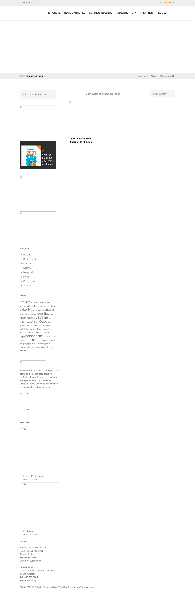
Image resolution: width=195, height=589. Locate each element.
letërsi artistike (39, 325)
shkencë (36, 343)
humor (30, 318)
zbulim (49, 347)
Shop (153, 76)
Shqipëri (27, 285)
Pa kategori (29, 281)
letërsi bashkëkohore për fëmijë (41, 329)
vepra (43, 347)
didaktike (34, 310)
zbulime (23, 351)
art (32, 303)
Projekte (122, 13)
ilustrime (41, 317)
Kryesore (54, 13)
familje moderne (30, 314)
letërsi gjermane (26, 333)
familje (22, 314)
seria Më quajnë (42, 340)
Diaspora (27, 263)
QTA (134, 13)
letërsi (29, 325)
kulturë (23, 325)
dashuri (51, 306)
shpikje (44, 344)
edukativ (40, 310)
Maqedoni (28, 272)
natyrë (22, 337)
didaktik (25, 309)
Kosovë (27, 268)
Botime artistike (31, 259)
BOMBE (27, 254)
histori (23, 317)
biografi (43, 306)
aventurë (33, 305)
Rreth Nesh (147, 13)
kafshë (23, 322)
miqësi (48, 332)
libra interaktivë (38, 333)
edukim (49, 309)
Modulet (27, 277)
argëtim (25, 302)
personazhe (34, 336)
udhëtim (36, 347)
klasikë (30, 322)
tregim (30, 347)
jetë (50, 318)
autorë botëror (40, 302)
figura (48, 313)
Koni (36, 322)
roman (31, 340)
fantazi (40, 314)
